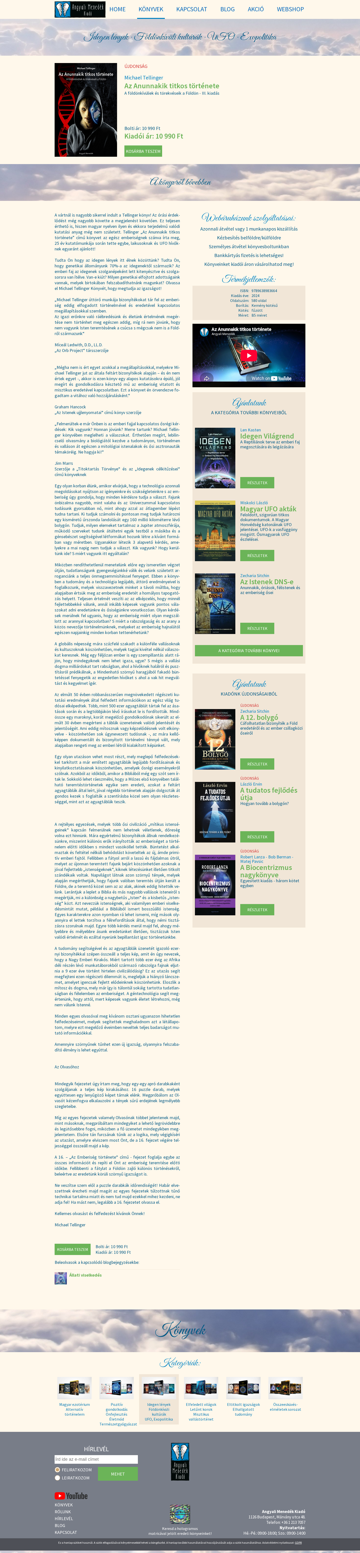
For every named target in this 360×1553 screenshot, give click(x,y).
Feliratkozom (77, 1470)
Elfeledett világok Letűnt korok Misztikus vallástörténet (201, 1412)
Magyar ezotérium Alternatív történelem (74, 1409)
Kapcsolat (66, 1532)
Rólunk (63, 1511)
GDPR (298, 1542)
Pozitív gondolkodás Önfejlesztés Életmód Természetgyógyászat (116, 1412)
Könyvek (64, 1505)
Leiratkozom (76, 1478)
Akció (256, 9)
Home (117, 9)
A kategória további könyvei (248, 650)
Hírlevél (64, 1518)
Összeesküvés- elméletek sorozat (285, 1407)
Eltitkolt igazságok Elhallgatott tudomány (243, 1409)
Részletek (257, 482)
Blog (60, 1525)
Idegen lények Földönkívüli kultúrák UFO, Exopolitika (159, 1412)
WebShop (290, 9)
